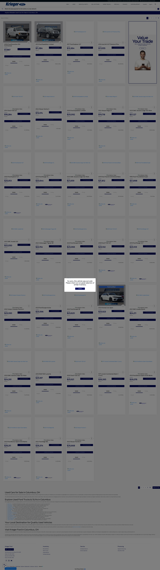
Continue (80, 288)
